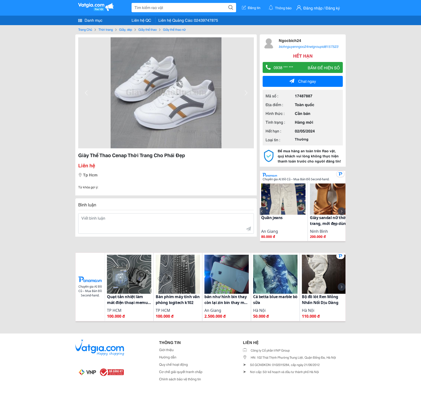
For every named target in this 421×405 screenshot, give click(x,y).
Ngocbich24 (290, 40)
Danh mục (93, 20)
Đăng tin (254, 7)
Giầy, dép (125, 29)
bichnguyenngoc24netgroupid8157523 (308, 46)
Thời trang (105, 29)
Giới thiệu (166, 349)
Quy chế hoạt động (173, 364)
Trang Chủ (85, 29)
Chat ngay (307, 81)
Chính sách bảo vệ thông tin (180, 378)
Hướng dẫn (167, 356)
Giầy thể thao (147, 29)
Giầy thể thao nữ (174, 29)
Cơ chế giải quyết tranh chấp (180, 371)
